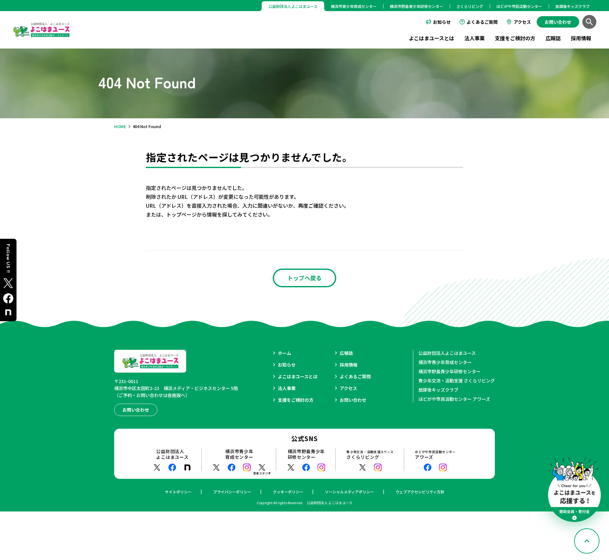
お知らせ (442, 22)
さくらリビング (469, 6)
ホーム (284, 353)
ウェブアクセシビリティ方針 (420, 491)
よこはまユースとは (431, 38)
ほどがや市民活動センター (519, 6)
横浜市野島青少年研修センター (416, 6)
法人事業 (474, 38)
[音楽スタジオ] (262, 467)
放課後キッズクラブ (572, 6)
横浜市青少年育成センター (354, 6)
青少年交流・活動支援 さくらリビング (456, 380)
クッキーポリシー (288, 491)
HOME (120, 126)
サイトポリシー (178, 491)
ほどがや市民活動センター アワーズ (454, 399)
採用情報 (581, 38)
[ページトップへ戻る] (586, 541)
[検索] (589, 22)
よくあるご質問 (482, 22)
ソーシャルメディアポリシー (349, 491)
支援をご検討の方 (515, 38)
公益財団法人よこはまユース (447, 353)
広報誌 (553, 38)
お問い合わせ (353, 400)
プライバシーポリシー (232, 491)
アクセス (522, 22)
